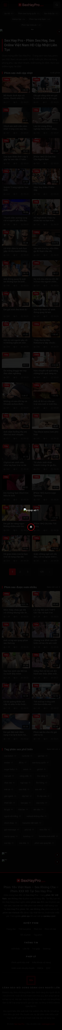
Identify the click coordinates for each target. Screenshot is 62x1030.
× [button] (31, 527)
